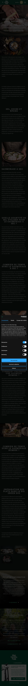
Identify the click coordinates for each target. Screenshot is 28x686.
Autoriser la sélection (14, 364)
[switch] (25, 346)
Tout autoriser (14, 360)
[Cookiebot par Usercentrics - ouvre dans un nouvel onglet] (21, 317)
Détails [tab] (12, 320)
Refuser (14, 368)
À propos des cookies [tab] (22, 320)
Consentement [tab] (4, 320)
